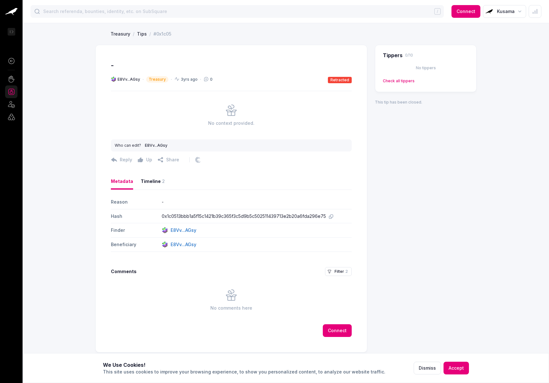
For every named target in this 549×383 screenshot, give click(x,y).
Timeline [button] (153, 181)
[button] (11, 61)
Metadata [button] (122, 181)
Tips (142, 34)
